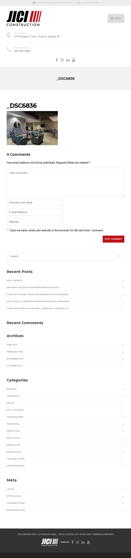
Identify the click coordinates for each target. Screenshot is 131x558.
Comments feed (16, 503)
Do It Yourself (15, 410)
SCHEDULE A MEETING (103, 534)
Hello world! (14, 280)
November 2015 (15, 359)
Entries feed (14, 496)
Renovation (14, 452)
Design (10, 403)
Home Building (15, 417)
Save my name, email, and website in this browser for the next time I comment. (57, 230)
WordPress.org (16, 510)
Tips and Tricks (16, 459)
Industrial (13, 424)
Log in (10, 489)
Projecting (13, 431)
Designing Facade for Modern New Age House (33, 287)
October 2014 (14, 366)
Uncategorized (16, 466)
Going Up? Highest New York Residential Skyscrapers (38, 294)
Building (12, 389)
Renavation (13, 445)
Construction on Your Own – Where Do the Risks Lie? (38, 308)
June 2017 (12, 345)
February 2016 (15, 352)
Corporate (13, 396)
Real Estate (13, 438)
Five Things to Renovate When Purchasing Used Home (38, 301)
